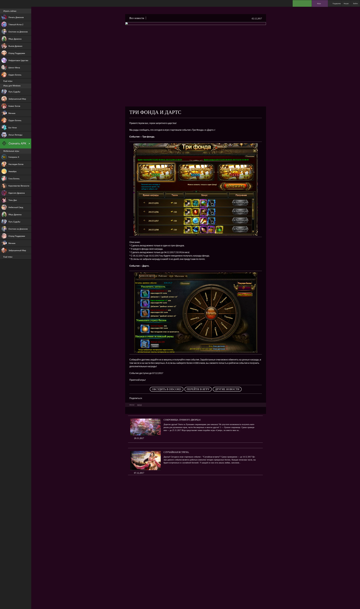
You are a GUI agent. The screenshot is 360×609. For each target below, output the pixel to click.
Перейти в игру (198, 389)
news (139, 405)
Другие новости (227, 389)
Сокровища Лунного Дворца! (182, 420)
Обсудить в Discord (166, 389)
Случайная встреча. (176, 452)
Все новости (136, 18)
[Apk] (15, 143)
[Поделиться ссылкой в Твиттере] (170, 398)
